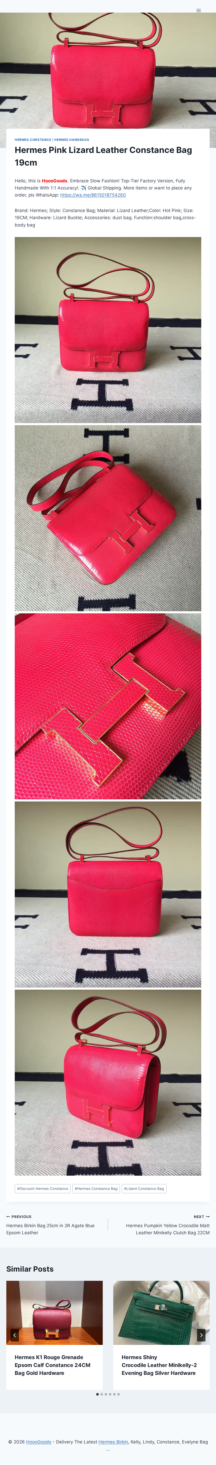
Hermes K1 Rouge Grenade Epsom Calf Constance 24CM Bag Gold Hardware (52, 1365)
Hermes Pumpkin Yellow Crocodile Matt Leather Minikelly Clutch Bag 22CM (168, 1225)
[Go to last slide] (15, 1335)
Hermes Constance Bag (96, 1188)
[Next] (201, 1335)
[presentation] (54, 1313)
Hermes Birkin (113, 1442)
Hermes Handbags (71, 140)
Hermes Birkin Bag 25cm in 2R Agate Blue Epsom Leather (50, 1225)
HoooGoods (38, 1442)
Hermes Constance (33, 140)
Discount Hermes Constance (42, 1188)
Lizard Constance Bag (144, 1188)
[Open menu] (198, 10)
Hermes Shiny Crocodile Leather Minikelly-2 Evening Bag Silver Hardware (159, 1365)
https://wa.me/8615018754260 (93, 195)
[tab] (97, 1394)
